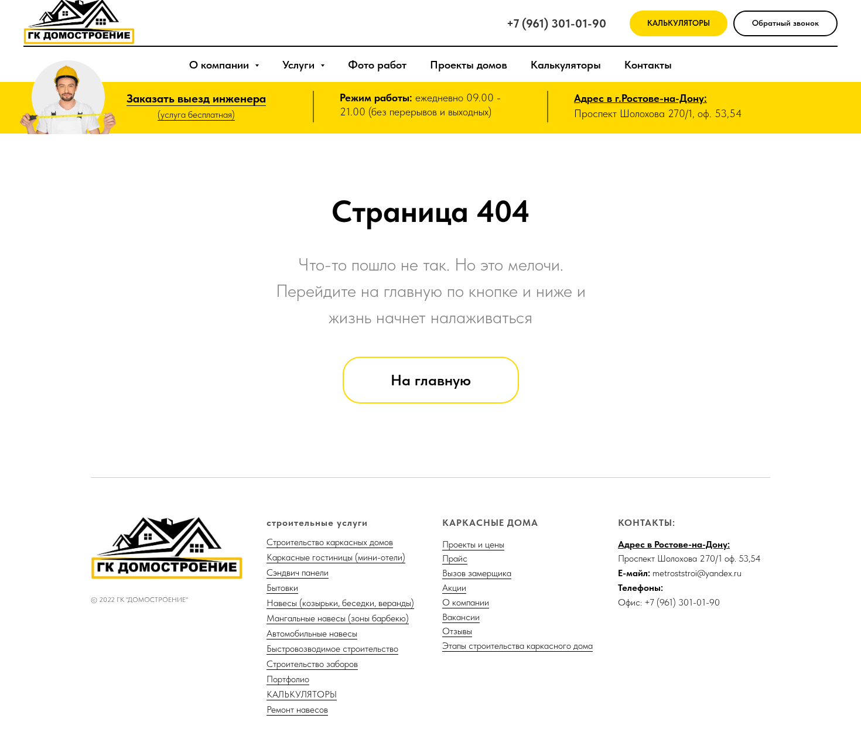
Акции (454, 587)
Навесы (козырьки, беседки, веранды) (340, 602)
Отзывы (457, 631)
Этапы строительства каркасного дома (517, 645)
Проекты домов (468, 64)
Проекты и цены (473, 544)
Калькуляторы (566, 64)
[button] (785, 24)
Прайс (454, 558)
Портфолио (287, 679)
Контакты (648, 64)
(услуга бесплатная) (196, 114)
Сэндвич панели (297, 572)
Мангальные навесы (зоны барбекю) (337, 618)
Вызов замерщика (476, 573)
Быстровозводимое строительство (332, 648)
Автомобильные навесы (311, 633)
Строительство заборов (312, 663)
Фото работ (377, 64)
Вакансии (461, 616)
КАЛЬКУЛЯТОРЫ (301, 694)
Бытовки (282, 587)
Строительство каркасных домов (329, 542)
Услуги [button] (299, 64)
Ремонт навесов (297, 709)
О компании (465, 602)
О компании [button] (220, 64)
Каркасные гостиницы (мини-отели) (335, 557)
